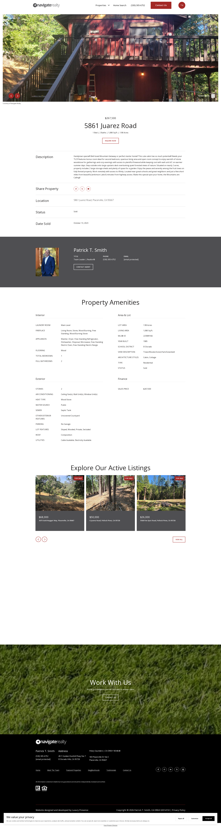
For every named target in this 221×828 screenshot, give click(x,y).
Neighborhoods (94, 770)
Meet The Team (53, 770)
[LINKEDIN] (170, 769)
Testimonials (111, 770)
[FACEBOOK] (158, 769)
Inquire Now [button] (110, 141)
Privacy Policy (178, 810)
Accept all (208, 818)
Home (38, 770)
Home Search (119, 5)
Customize (194, 818)
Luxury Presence (80, 810)
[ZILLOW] (183, 769)
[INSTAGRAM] (164, 769)
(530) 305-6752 (138, 5)
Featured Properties (73, 770)
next (17, 95)
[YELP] (176, 769)
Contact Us (127, 770)
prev (11, 95)
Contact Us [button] (161, 5)
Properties (101, 5)
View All (179, 539)
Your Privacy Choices (110, 825)
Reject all (181, 818)
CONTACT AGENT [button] (83, 267)
